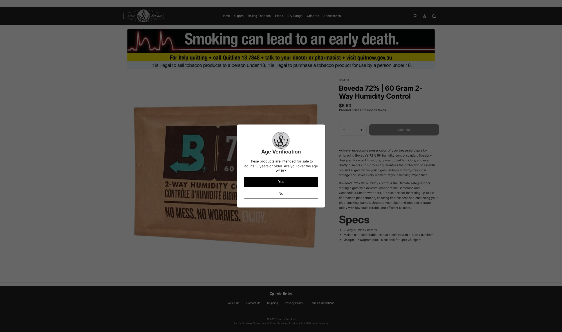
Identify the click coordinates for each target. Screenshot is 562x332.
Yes (281, 181)
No (281, 193)
